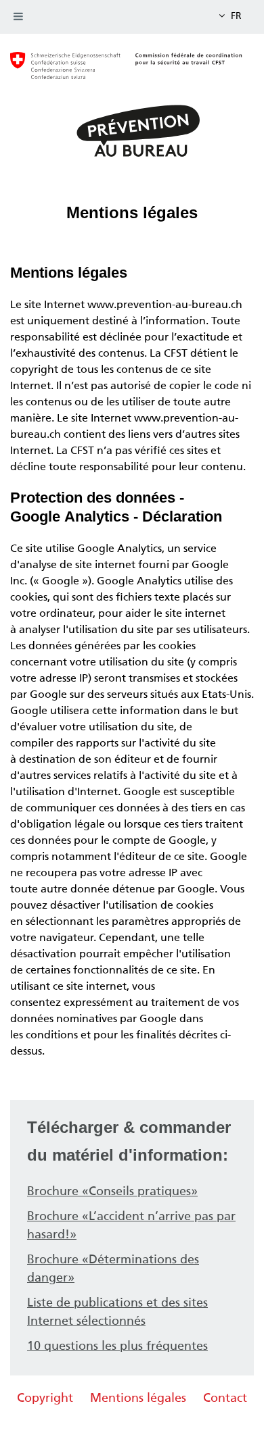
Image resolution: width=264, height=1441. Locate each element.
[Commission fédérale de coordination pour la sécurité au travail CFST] (132, 72)
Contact (225, 1397)
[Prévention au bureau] (132, 129)
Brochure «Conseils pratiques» (112, 1191)
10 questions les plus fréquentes (117, 1345)
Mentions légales (138, 1397)
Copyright (45, 1397)
